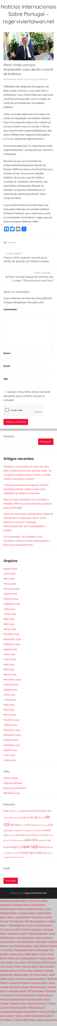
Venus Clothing (43, 937)
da (34, 817)
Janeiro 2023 (10, 725)
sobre (10, 853)
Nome (8, 353)
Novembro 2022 (12, 735)
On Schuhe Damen (25, 995)
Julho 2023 (9, 694)
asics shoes (38, 917)
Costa (25, 817)
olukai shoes (37, 904)
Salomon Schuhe (17, 933)
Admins (44, 79)
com (46, 810)
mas (28, 835)
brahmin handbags (31, 929)
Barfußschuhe (7, 908)
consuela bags (39, 982)
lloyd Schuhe (47, 966)
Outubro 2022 (11, 740)
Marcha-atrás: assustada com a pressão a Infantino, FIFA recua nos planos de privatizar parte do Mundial (28, 503)
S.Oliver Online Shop (24, 1019)
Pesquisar (9, 436)
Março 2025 (10, 629)
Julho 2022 (9, 755)
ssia (17, 853)
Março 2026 (10, 583)
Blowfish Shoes (19, 1007)
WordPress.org (12, 793)
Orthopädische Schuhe (20, 925)
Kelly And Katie (47, 1011)
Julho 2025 (9, 609)
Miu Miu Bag (16, 921)
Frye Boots (6, 1019)
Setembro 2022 (12, 745)
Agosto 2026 (10, 568)
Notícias (12, 242)
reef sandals (6, 962)
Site (6, 379)
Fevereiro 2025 (11, 634)
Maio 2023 (9, 704)
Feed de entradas (13, 783)
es (45, 825)
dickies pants (21, 974)
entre (39, 825)
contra (16, 818)
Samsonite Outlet (23, 950)
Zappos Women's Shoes (30, 908)
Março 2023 (10, 714)
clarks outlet (41, 950)
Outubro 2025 (11, 598)
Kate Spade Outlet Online (13, 900)
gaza (11, 830)
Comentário (11, 309)
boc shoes (20, 962)
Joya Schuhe (23, 917)
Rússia (44, 847)
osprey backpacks (47, 1019)
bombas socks (34, 999)
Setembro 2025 (12, 603)
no (14, 840)
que (30, 846)
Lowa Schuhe (7, 941)
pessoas (42, 840)
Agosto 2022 (10, 750)
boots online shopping (32, 970)
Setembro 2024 (12, 644)
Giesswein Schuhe (11, 966)
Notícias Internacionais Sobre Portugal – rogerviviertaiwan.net (28, 14)
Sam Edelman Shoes (21, 945)
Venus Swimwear (37, 1003)
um (49, 853)
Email (7, 366)
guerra (30, 830)
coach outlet (43, 913)
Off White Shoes (36, 991)
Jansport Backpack (18, 982)
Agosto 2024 (10, 649)
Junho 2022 (10, 760)
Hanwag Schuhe (9, 970)
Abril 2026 (9, 578)
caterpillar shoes (17, 991)
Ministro (36, 835)
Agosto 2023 (10, 689)
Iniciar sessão (11, 778)
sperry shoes (7, 917)
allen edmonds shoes (45, 945)
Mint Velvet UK (36, 1007)
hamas (39, 830)
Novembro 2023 (12, 679)
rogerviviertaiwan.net (35, 893)
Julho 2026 (9, 573)
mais (20, 835)
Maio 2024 (9, 664)
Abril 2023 (9, 709)
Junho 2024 (10, 659)
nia (8, 840)
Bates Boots (31, 954)
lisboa (11, 835)
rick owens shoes (19, 987)
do (15, 824)
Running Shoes (21, 904)
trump (27, 852)
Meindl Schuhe (18, 1003)
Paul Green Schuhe (42, 1015)
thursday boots (43, 925)
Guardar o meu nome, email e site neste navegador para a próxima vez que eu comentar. (27, 396)
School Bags (7, 1015)
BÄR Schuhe (49, 962)
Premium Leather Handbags (31, 978)
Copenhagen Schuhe (11, 1011)
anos (8, 810)
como (8, 817)
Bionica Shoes (44, 995)
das (41, 818)
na (45, 835)
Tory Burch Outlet (9, 929)
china (36, 810)
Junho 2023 (10, 699)
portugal (14, 846)
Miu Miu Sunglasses (36, 921)
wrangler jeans (38, 987)
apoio (17, 811)
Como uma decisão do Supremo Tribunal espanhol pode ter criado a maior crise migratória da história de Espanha (26, 489)
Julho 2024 (9, 654)
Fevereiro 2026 (11, 588)
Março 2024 (10, 674)
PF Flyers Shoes (38, 974)
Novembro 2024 (12, 639)
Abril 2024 (9, 669)
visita (7, 857)
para (31, 840)
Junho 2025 (10, 614)
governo (20, 830)
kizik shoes (41, 941)
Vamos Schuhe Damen (12, 999)
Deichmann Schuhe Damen (22, 958)
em (30, 824)
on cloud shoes (26, 913)
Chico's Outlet (22, 1015)
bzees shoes (16, 954)
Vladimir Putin (17, 857)
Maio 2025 (9, 619)
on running (7, 950)
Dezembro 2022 (12, 730)
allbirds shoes (46, 958)
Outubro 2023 (11, 684)
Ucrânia (40, 852)
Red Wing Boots (25, 941)
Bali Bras (51, 991)
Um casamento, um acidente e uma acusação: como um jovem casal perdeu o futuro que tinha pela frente (27, 540)
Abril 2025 (9, 624)
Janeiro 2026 (10, 593)
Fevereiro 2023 (11, 720)
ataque (26, 811)
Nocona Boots (30, 966)
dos (23, 825)
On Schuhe (7, 995)
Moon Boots (31, 1011)
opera (21, 840)
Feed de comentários (15, 788)
